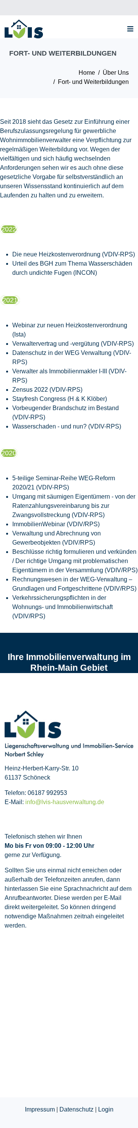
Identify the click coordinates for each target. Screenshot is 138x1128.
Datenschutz (76, 1109)
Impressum (40, 1109)
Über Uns (116, 72)
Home (87, 72)
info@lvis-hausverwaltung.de (64, 802)
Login (105, 1109)
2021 (10, 300)
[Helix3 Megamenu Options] (128, 28)
